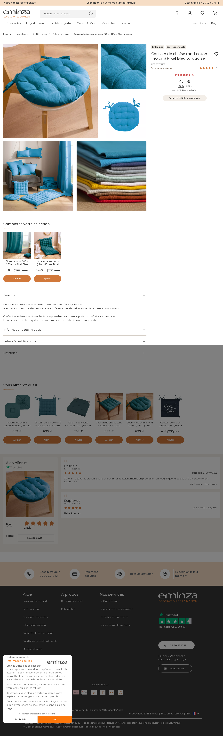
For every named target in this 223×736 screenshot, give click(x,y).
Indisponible (183, 74)
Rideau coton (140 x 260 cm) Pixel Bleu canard (17, 264)
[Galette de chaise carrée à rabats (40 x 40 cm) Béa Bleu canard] (17, 406)
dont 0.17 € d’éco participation (184, 90)
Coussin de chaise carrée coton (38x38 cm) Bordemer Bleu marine (170, 427)
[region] (111, 34)
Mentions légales (32, 649)
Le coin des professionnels (115, 625)
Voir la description (162, 68)
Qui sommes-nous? (72, 601)
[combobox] (36, 538)
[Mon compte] (190, 13)
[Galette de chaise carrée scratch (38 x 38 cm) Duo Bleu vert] (78, 406)
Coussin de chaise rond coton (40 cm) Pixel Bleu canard (140, 425)
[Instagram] (120, 692)
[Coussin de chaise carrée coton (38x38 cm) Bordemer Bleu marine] (170, 406)
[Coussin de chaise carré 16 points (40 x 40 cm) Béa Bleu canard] (47, 406)
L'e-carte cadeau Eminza (114, 617)
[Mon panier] (215, 13)
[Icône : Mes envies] (216, 53)
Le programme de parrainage (116, 609)
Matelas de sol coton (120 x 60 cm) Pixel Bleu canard (48, 264)
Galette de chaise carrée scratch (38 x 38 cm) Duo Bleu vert (78, 425)
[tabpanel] (85, 23)
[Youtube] (111, 692)
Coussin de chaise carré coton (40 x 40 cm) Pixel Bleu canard (109, 425)
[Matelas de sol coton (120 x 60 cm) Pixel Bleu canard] (47, 245)
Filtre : (10, 535)
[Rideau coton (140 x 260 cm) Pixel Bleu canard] (17, 245)
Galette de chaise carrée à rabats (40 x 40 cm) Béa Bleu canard (17, 425)
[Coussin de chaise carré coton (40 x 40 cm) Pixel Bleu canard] (109, 406)
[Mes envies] (202, 13)
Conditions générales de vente (40, 641)
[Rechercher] (91, 13)
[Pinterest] (94, 692)
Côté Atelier (68, 609)
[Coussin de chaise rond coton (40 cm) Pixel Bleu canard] (139, 406)
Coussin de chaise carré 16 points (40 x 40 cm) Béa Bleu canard (47, 425)
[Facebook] (102, 692)
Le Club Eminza (109, 601)
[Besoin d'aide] (177, 13)
